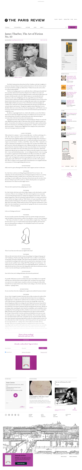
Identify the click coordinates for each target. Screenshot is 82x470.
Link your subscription (26, 352)
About (41, 27)
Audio (35, 27)
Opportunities (68, 414)
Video (66, 415)
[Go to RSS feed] (18, 415)
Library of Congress (18, 77)
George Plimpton (14, 40)
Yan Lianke (57, 384)
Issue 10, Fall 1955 (43, 40)
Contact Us (31, 416)
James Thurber (13, 33)
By (55, 383)
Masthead (55, 414)
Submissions (43, 416)
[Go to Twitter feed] (12, 415)
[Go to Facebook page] (9, 415)
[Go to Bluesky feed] (15, 415)
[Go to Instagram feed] (6, 415)
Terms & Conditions (73, 456)
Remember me (9, 352)
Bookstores (55, 416)
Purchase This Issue (69, 55)
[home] (25, 20)
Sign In (75, 19)
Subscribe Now (21, 463)
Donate (60, 19)
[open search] (66, 27)
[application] (15, 401)
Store (72, 19)
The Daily (7, 27)
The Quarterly (17, 27)
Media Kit (42, 415)
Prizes (54, 415)
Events (56, 19)
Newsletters (66, 19)
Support (30, 415)
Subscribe (72, 27)
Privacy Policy (64, 456)
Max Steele (21, 40)
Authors (28, 27)
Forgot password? (44, 352)
